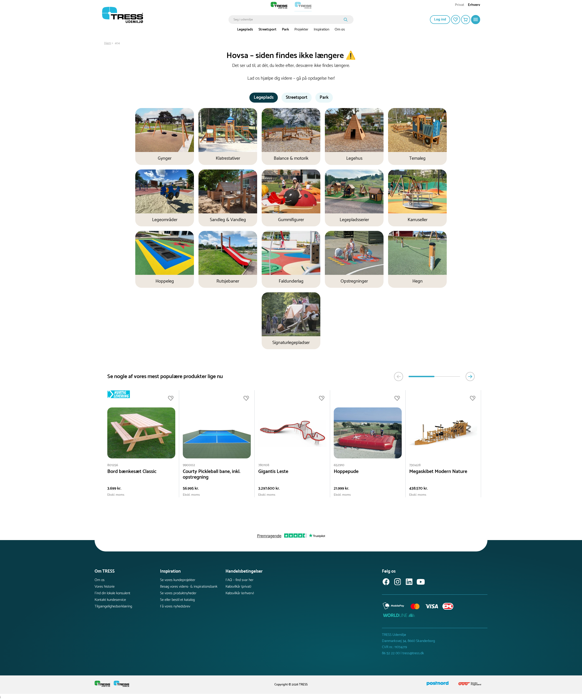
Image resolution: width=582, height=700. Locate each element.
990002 (189, 465)
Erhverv (474, 5)
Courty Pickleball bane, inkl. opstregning (211, 474)
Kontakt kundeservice (110, 599)
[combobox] (287, 19)
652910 (339, 465)
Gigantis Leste (273, 472)
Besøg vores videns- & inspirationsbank (188, 586)
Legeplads (245, 29)
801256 (112, 465)
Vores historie (105, 586)
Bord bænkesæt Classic (131, 472)
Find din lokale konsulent (112, 593)
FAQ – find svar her (239, 580)
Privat (459, 5)
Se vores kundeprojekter (177, 580)
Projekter (301, 29)
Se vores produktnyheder (178, 593)
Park (285, 29)
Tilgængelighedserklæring (113, 606)
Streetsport (267, 29)
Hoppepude (346, 472)
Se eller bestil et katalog (177, 599)
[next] (470, 376)
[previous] (398, 376)
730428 (415, 465)
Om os (340, 29)
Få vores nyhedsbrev (175, 606)
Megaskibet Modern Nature (438, 472)
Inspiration (321, 29)
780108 (263, 465)
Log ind (440, 19)
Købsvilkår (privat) (238, 586)
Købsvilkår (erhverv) (240, 593)
